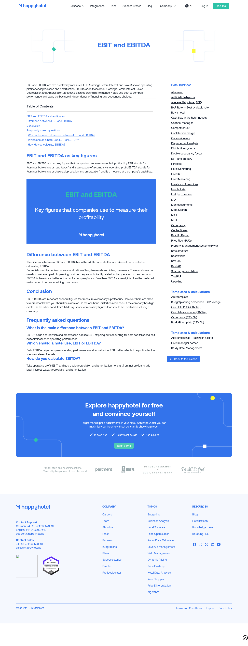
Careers (107, 514)
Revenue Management (161, 546)
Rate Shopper (155, 579)
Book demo (124, 445)
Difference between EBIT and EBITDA (49, 120)
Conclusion (33, 125)
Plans (113, 5)
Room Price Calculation (161, 540)
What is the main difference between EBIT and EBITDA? (61, 135)
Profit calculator (111, 572)
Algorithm (153, 591)
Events (106, 566)
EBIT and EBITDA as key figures (46, 116)
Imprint (210, 608)
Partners (107, 540)
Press (105, 533)
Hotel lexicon (200, 520)
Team (105, 520)
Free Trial (221, 5)
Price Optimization (158, 533)
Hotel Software (156, 527)
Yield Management (158, 553)
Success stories (131, 5)
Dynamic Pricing (157, 559)
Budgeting (153, 514)
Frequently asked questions (43, 130)
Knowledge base (202, 527)
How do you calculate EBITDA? (46, 144)
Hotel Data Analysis (159, 572)
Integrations (97, 5)
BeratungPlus (200, 533)
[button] (75, 5)
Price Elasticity (156, 566)
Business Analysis (158, 520)
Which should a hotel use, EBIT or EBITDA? (53, 139)
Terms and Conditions (189, 608)
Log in (204, 5)
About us (107, 527)
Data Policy (225, 608)
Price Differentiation (159, 585)
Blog (149, 5)
